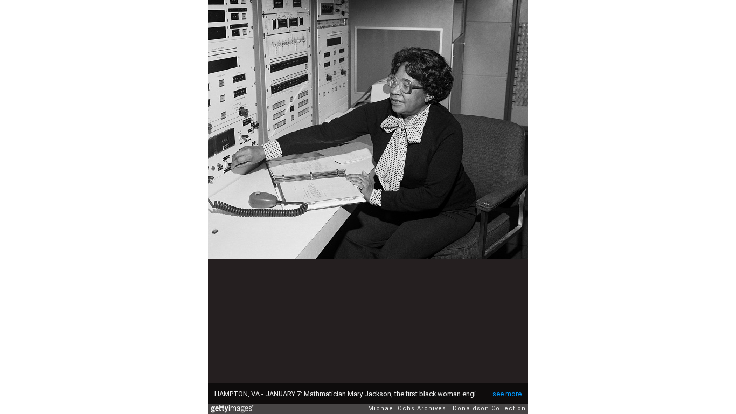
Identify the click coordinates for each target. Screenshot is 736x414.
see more (507, 394)
